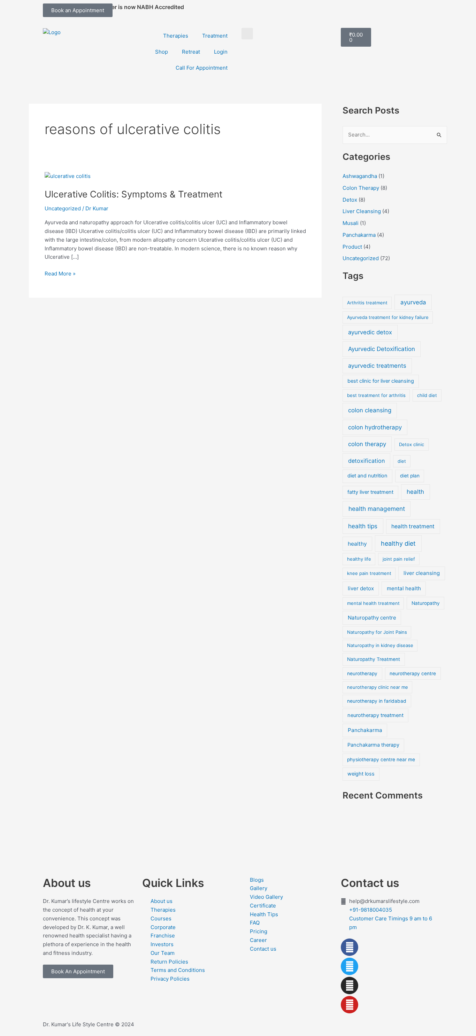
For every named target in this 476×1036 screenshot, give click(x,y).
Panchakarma (359, 235)
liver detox (361, 588)
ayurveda (413, 302)
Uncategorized (63, 208)
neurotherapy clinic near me (377, 687)
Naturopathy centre (372, 617)
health (415, 491)
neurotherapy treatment (375, 715)
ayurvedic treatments (377, 365)
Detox (350, 199)
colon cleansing (369, 410)
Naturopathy (426, 603)
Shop (161, 51)
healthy (357, 543)
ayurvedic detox (370, 332)
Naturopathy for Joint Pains (377, 632)
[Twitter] (349, 966)
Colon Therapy (361, 188)
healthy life (359, 559)
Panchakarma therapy (373, 745)
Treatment (215, 35)
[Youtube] (349, 1004)
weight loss (361, 774)
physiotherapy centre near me (381, 759)
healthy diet (398, 543)
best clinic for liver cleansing (380, 381)
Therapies (175, 35)
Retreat (191, 51)
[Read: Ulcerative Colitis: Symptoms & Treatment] (68, 175)
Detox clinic (411, 444)
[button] (247, 33)
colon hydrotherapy (375, 427)
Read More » (60, 273)
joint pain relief (399, 559)
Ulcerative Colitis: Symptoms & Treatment (133, 194)
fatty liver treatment (370, 492)
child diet (427, 395)
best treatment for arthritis (376, 395)
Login (221, 51)
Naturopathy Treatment (373, 659)
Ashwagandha (360, 176)
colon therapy (367, 444)
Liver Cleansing (362, 211)
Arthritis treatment (367, 302)
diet (402, 461)
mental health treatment (373, 603)
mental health (404, 588)
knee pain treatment (369, 573)
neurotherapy (362, 673)
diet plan (410, 475)
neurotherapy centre (413, 673)
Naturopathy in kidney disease (380, 645)
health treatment (413, 526)
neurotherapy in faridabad (376, 701)
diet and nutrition (367, 476)
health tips (362, 526)
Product (352, 246)
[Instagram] (349, 985)
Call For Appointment (202, 67)
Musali (351, 223)
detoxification (366, 460)
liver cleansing (422, 573)
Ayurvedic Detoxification (381, 348)
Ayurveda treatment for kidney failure (388, 317)
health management (376, 508)
